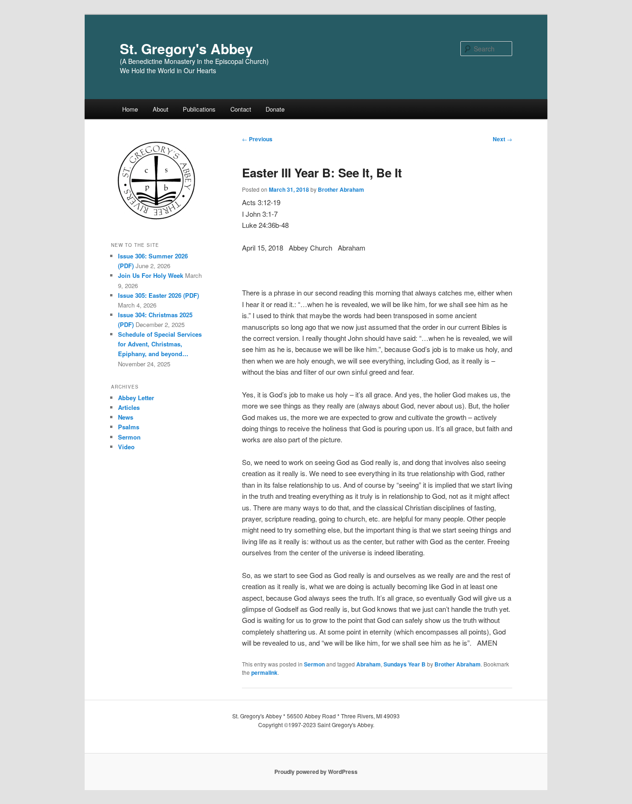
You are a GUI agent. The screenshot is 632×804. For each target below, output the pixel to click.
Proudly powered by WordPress (316, 771)
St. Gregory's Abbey (186, 48)
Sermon (314, 664)
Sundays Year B (405, 664)
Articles (129, 407)
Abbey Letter (136, 397)
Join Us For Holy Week (150, 275)
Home (130, 109)
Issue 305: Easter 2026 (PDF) (158, 295)
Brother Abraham (341, 189)
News (125, 417)
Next (502, 139)
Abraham (368, 664)
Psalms (128, 426)
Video (126, 446)
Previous (257, 139)
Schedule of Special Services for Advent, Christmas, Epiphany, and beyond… (160, 344)
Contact (240, 109)
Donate (275, 109)
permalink (264, 672)
